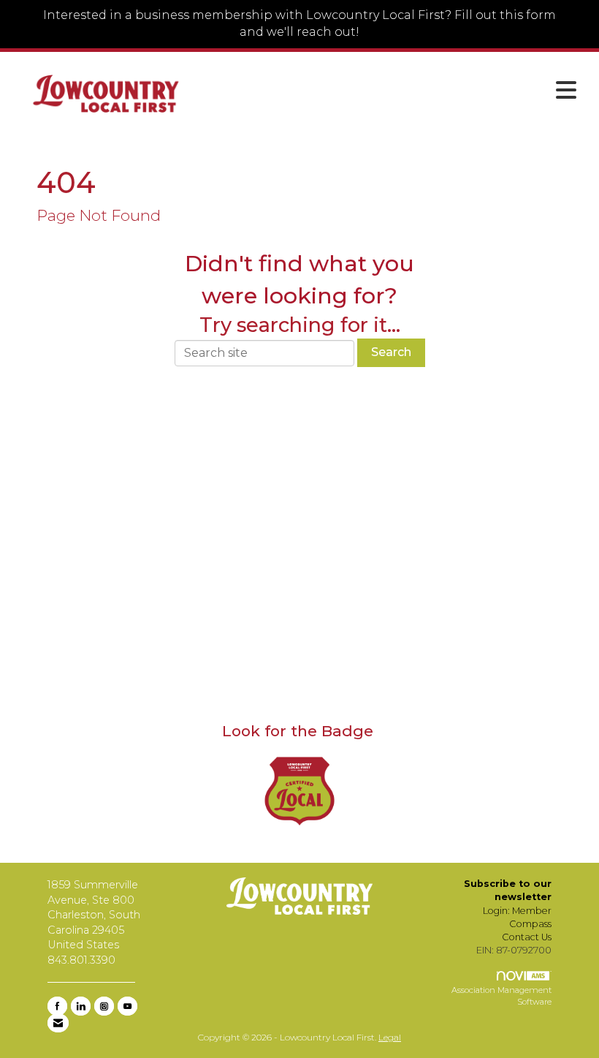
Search (391, 352)
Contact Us (527, 937)
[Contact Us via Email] (58, 1022)
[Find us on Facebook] (57, 1006)
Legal (389, 1037)
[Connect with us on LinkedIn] (81, 1006)
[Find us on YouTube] (127, 1006)
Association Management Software (501, 996)
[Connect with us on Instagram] (104, 1006)
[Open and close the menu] (392, 90)
